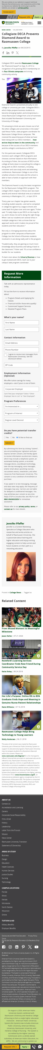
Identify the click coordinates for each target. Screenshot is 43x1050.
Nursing (5, 878)
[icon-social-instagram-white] (10, 947)
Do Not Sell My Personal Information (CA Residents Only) (20, 940)
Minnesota (6, 903)
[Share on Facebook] (3, 53)
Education (6, 863)
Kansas (4, 899)
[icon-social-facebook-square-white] (4, 947)
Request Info (24, 17)
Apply (37, 17)
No (13, 437)
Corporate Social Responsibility (13, 815)
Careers (5, 811)
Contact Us (6, 803)
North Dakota (7, 907)
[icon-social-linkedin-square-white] (17, 947)
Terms (4, 938)
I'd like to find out (25, 437)
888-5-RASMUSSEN (11, 499)
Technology (6, 882)
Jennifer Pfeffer (11, 48)
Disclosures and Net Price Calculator (14, 936)
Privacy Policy (32, 936)
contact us (8, 509)
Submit (8, 443)
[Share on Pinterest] (12, 53)
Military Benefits (8, 924)
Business (5, 855)
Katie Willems (8, 707)
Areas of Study (9, 851)
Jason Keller (7, 636)
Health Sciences (8, 867)
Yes (7, 437)
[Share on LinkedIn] (8, 53)
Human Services (8, 870)
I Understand (8, 12)
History (4, 822)
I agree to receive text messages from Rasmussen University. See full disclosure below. (23, 356)
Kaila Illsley (7, 671)
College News (15, 592)
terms (33, 506)
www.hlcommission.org (24, 775)
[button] (39, 23)
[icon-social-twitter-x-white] (30, 947)
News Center (6, 30)
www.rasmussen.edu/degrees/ (13, 756)
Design (4, 859)
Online (4, 914)
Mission (5, 834)
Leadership (6, 826)
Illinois (4, 895)
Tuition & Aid (8, 920)
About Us (6, 800)
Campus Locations (10, 888)
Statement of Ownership (11, 845)
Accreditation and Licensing (12, 807)
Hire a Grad (6, 819)
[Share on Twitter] (17, 53)
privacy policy (23, 8)
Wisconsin (6, 911)
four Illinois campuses (13, 71)
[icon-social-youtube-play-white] (36, 947)
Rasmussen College (30, 63)
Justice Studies (7, 874)
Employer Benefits (9, 928)
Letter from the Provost (11, 830)
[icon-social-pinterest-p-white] (23, 947)
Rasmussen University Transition (14, 841)
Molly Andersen (8, 739)
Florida (4, 892)
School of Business (27, 257)
